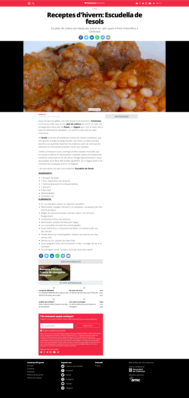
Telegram (69, 388)
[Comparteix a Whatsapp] (97, 37)
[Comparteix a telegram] (103, 37)
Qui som (30, 365)
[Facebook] (140, 3)
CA (157, 3)
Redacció (42, 114)
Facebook (69, 370)
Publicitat (31, 371)
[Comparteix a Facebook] (81, 37)
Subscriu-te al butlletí (74, 366)
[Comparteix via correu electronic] (108, 37)
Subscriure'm (88, 325)
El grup (97, 365)
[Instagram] (146, 3)
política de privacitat (58, 330)
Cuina (94, 8)
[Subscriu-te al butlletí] (137, 3)
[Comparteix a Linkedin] (92, 37)
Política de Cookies (34, 377)
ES (160, 3)
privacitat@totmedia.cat (83, 344)
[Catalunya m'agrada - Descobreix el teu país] (94, 3)
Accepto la (54, 331)
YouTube (68, 383)
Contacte (30, 368)
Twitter (68, 375)
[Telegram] (154, 3)
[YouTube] (150, 3)
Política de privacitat (35, 374)
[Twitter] (143, 3)
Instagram (69, 379)
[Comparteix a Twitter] (86, 37)
